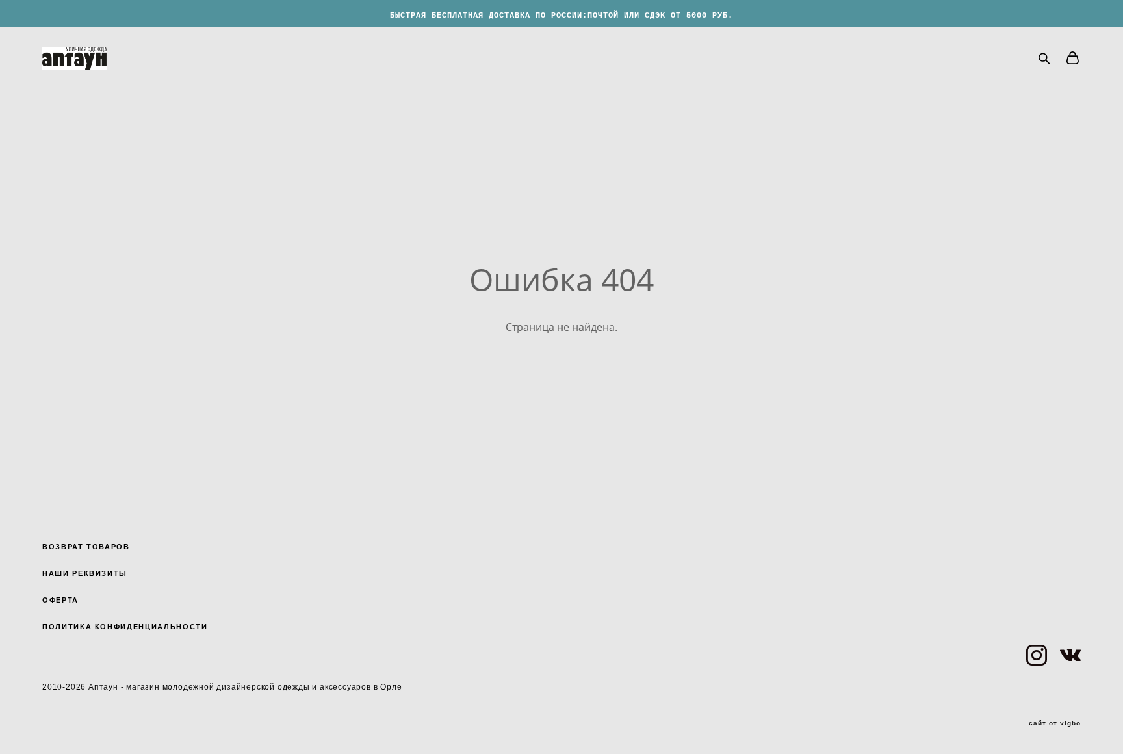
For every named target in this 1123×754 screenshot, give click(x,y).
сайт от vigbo (1055, 723)
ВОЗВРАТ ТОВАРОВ (86, 547)
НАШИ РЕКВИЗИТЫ (84, 573)
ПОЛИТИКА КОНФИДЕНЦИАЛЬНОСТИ (125, 626)
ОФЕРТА (60, 600)
